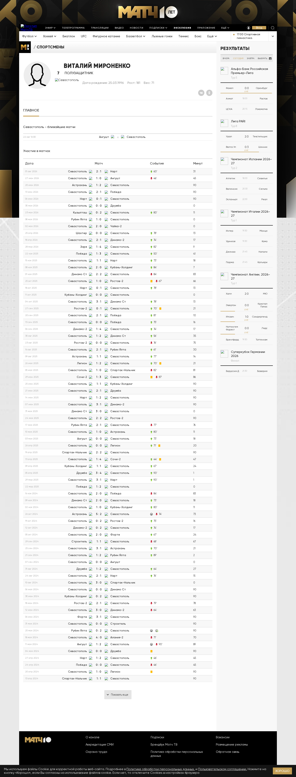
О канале (92, 737)
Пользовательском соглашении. (222, 769)
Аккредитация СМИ (100, 744)
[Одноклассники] (209, 93)
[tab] (31, 110)
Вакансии (223, 737)
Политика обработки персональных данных (177, 754)
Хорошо (282, 771)
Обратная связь (227, 752)
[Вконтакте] (201, 93)
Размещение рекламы (232, 744)
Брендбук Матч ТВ (164, 744)
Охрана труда (96, 752)
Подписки (157, 737)
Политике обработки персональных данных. (160, 769)
